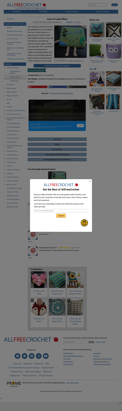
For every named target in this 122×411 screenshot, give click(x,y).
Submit (61, 216)
